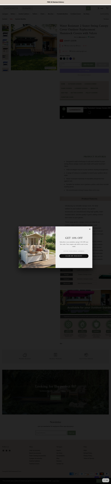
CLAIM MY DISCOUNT (74, 256)
